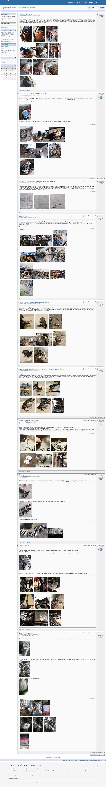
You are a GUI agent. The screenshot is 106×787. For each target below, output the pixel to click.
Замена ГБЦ (23, 216)
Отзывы (15, 768)
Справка (59, 10)
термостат (31, 635)
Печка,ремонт (24, 546)
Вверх (104, 760)
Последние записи (5, 44)
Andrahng (3, 60)
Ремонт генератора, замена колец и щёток (34, 302)
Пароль (89, 9)
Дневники (33, 7)
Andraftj (6, 59)
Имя (89, 7)
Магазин (85, 2)
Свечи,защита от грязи (27, 475)
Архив (100, 760)
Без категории (27, 90)
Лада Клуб (71, 2)
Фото (38, 768)
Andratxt (10, 61)
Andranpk (7, 60)
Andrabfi (3, 59)
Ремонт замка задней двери (29, 420)
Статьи (27, 768)
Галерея (45, 10)
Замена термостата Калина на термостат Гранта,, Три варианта (41, 369)
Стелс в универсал (25, 14)
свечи (25, 477)
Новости (78, 2)
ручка (28, 423)
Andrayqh (3, 62)
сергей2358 (25, 15)
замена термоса (25, 635)
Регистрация (11, 10)
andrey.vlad (11, 32)
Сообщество (77, 10)
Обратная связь (66, 760)
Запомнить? (102, 7)
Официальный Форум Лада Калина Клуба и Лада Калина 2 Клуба (85, 760)
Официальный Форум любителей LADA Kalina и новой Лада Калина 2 (16, 7)
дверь (23, 423)
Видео (42, 768)
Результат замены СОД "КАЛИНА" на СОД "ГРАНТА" (37, 181)
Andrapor (3, 61)
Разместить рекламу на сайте (14, 778)
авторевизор (3, 40)
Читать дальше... (92, 24)
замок (25, 423)
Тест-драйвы (21, 768)
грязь (23, 477)
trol (4, 35)
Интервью (33, 768)
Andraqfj (6, 61)
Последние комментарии (6, 30)
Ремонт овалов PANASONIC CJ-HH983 (32, 94)
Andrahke (10, 59)
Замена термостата (26, 633)
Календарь (96, 10)
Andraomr (11, 60)
